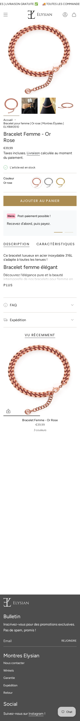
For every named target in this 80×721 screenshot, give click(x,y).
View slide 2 (69, 232)
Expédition (18, 320)
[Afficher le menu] (5, 15)
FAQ (13, 305)
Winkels (8, 670)
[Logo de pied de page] (16, 602)
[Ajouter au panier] (8, 411)
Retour (8, 693)
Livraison (33, 153)
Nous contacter (14, 663)
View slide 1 (58, 232)
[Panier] (74, 15)
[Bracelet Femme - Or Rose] (40, 379)
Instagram (36, 714)
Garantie (9, 678)
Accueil (8, 120)
